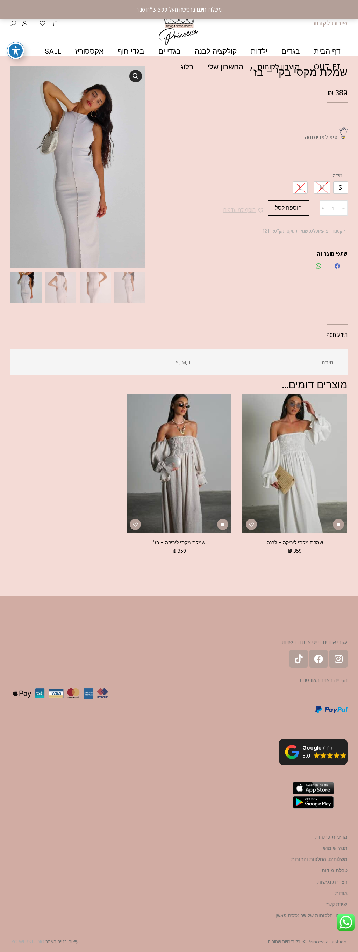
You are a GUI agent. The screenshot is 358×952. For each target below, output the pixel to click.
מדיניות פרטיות (331, 836)
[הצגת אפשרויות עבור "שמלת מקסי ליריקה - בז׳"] (222, 524)
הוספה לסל (288, 208)
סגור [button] (140, 9)
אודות (341, 893)
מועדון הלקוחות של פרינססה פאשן (311, 915)
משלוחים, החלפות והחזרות (319, 859)
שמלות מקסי (297, 231)
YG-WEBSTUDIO (28, 941)
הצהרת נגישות (332, 881)
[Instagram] (338, 659)
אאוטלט (317, 231)
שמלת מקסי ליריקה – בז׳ (179, 542)
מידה (337, 175)
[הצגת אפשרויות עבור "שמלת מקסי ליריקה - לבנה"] (338, 524)
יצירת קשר (337, 904)
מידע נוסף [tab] (337, 334)
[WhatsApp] (318, 266)
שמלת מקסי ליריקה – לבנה (295, 542)
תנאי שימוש (335, 847)
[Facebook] (337, 266)
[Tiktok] (298, 659)
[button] (243, 210)
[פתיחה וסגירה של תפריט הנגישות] (15, 50)
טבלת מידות (335, 870)
